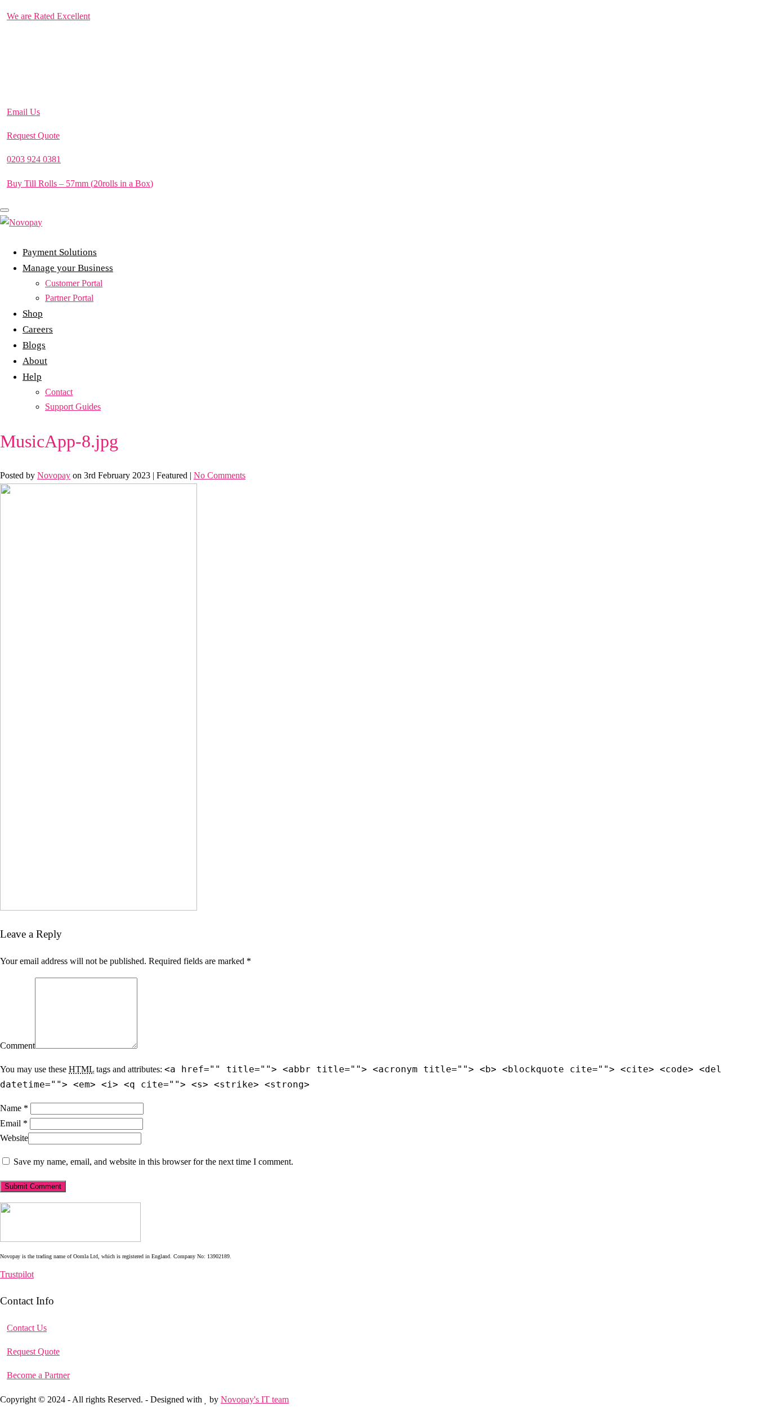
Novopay (53, 475)
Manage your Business (68, 268)
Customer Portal (73, 283)
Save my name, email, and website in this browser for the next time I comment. (153, 1161)
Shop (33, 313)
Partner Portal (69, 298)
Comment (17, 1045)
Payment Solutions (60, 252)
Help (32, 376)
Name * (14, 1108)
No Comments (219, 475)
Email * (14, 1123)
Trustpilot (17, 1274)
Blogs (34, 345)
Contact (59, 392)
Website (14, 1138)
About (35, 361)
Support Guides (73, 406)
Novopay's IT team (255, 1399)
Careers (38, 329)
